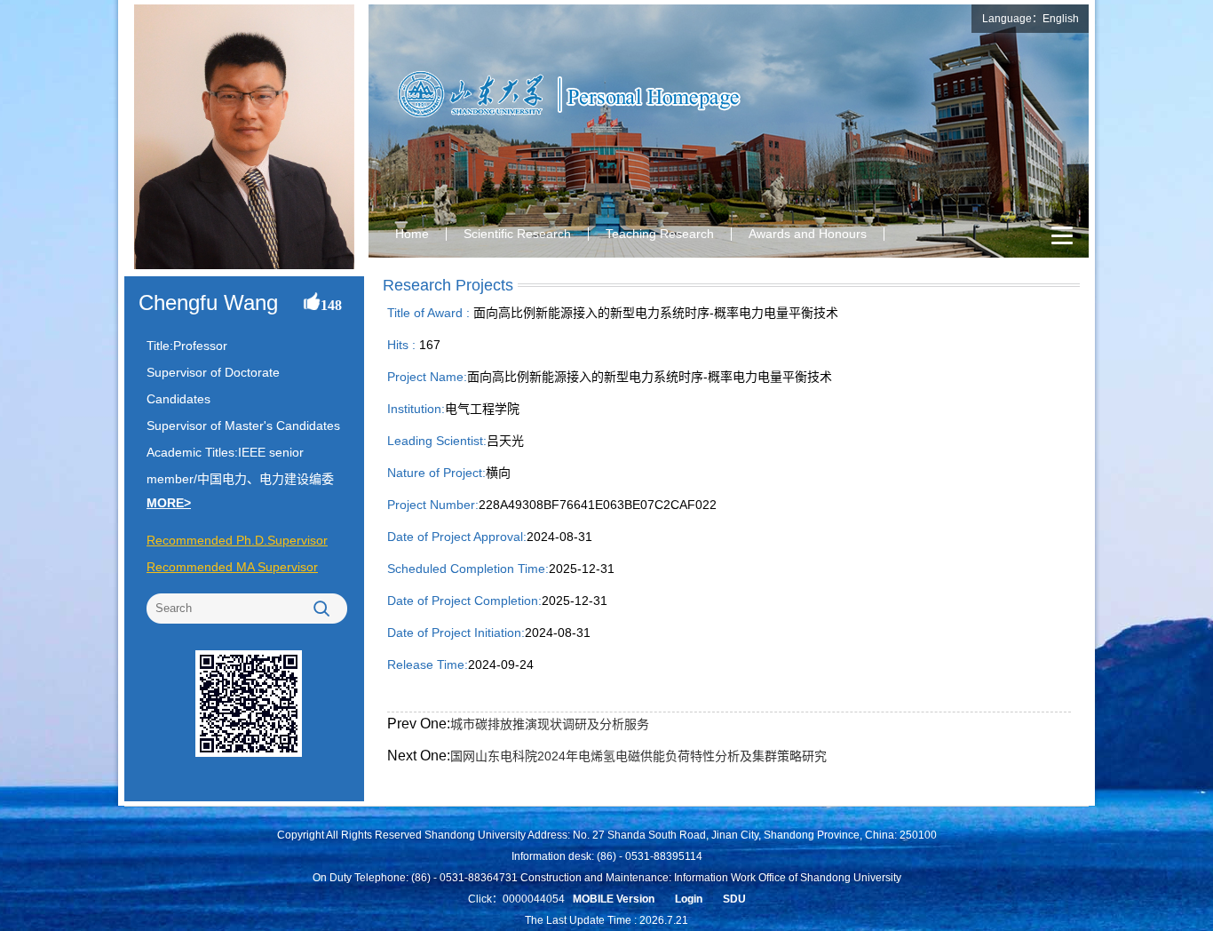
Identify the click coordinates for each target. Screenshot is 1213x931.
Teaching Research (660, 234)
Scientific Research (517, 234)
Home (412, 234)
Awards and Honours (808, 234)
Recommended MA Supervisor (232, 567)
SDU (734, 899)
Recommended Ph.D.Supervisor (237, 540)
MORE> (169, 503)
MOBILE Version (613, 899)
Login (688, 899)
